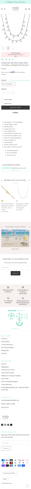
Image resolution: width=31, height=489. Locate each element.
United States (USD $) (9, 473)
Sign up (15, 273)
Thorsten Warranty (6, 384)
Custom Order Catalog (7, 373)
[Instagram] (5, 425)
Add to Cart (15, 107)
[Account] (25, 9)
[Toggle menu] (2, 9)
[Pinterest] (8, 425)
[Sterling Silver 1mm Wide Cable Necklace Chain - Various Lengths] (22, 192)
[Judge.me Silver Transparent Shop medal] (19, 316)
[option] (15, 29)
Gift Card (4, 353)
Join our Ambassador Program (9, 381)
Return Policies (5, 341)
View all (15, 183)
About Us (4, 364)
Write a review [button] (15, 170)
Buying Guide (5, 350)
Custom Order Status (7, 344)
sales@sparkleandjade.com (12, 400)
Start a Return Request (7, 347)
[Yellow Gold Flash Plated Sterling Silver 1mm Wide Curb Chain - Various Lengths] (8, 192)
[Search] (5, 9)
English (5, 479)
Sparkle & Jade (8, 483)
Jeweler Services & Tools (7, 370)
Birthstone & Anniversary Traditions (11, 376)
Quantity (4, 89)
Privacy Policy (5, 378)
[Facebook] (2, 425)
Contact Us (4, 338)
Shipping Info (5, 367)
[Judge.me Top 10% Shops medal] (19, 323)
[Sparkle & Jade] (15, 9)
